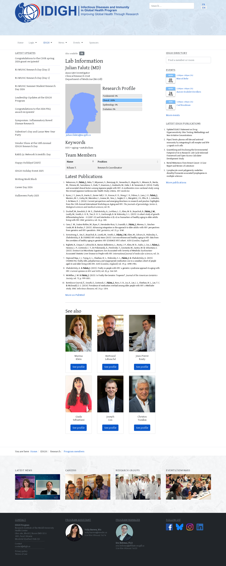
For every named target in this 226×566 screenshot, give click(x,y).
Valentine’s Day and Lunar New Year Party (35, 133)
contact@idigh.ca (22, 546)
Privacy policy (21, 551)
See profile (79, 367)
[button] (33, 42)
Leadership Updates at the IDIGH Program (33, 99)
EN (203, 7)
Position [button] (102, 161)
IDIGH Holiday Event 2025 (29, 171)
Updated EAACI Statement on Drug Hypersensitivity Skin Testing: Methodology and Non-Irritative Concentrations (188, 132)
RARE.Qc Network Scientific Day (33, 154)
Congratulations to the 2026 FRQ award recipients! (33, 110)
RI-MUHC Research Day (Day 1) (32, 78)
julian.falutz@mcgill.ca (78, 135)
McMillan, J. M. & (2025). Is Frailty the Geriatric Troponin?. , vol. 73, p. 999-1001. (111, 277)
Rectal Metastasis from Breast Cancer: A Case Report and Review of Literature (186, 164)
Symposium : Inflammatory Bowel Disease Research (33, 121)
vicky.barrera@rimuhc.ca (96, 532)
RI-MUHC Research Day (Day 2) (32, 69)
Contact (18, 543)
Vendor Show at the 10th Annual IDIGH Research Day (33, 144)
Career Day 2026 (23, 187)
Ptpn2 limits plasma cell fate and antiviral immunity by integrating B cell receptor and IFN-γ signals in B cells (188, 142)
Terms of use (21, 554)
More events (173, 115)
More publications (176, 182)
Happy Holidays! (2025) (28, 162)
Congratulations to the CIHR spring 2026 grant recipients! (34, 59)
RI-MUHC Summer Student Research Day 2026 (35, 87)
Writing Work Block (26, 179)
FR (82, 53)
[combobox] (171, 6)
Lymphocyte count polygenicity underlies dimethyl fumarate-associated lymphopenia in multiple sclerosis (187, 173)
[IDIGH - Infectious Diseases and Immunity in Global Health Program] (79, 13)
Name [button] (70, 161)
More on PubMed (75, 295)
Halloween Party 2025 (27, 195)
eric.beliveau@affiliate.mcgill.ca (130, 545)
